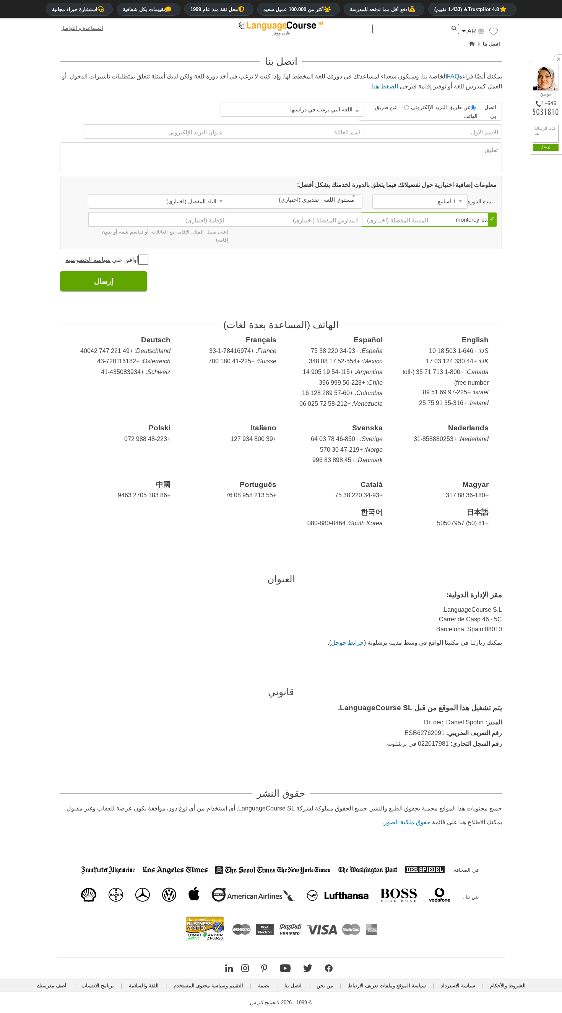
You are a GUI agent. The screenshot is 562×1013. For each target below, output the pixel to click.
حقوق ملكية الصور (407, 822)
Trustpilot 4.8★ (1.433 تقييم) (466, 9)
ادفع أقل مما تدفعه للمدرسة (379, 9)
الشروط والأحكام (508, 985)
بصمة (264, 985)
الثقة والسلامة (144, 985)
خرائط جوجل (347, 642)
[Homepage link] (471, 44)
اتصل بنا (293, 985)
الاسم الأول (483, 132)
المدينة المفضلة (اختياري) (396, 220)
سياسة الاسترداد (458, 985)
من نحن (325, 985)
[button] (493, 33)
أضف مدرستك (52, 985)
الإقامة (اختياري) (204, 220)
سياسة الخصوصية (87, 260)
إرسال (103, 281)
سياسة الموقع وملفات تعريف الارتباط (387, 985)
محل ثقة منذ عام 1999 (214, 9)
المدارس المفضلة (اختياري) (325, 220)
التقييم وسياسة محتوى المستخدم (208, 985)
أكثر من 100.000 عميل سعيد (293, 9)
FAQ (453, 76)
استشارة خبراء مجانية (74, 9)
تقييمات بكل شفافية (144, 9)
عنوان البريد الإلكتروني (195, 132)
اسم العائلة (347, 132)
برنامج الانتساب (97, 985)
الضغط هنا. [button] (384, 86)
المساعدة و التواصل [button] (81, 28)
